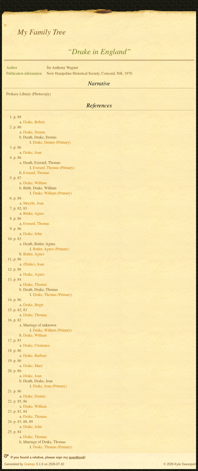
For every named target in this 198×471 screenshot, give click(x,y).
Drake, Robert (34, 121)
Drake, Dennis (34, 131)
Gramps (29, 464)
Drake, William (35, 182)
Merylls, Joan (33, 203)
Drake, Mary (33, 365)
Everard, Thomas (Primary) (53, 167)
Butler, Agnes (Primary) (51, 248)
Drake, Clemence (36, 345)
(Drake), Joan (33, 263)
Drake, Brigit (33, 304)
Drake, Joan (32, 152)
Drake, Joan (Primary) (50, 385)
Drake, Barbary (35, 355)
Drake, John (32, 233)
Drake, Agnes (33, 274)
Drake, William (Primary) (52, 192)
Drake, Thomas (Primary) (52, 294)
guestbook (77, 457)
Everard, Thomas (36, 172)
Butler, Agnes (33, 213)
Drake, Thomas (35, 284)
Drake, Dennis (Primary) (52, 142)
